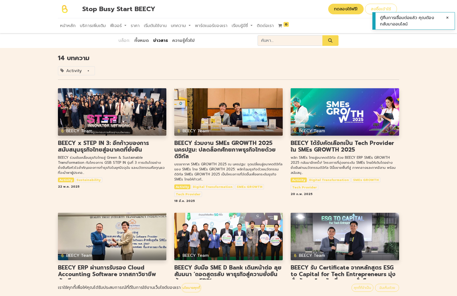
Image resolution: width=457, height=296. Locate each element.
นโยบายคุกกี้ (191, 287)
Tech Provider (188, 194)
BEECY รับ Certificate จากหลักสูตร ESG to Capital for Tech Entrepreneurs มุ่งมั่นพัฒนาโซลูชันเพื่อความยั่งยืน (343, 274)
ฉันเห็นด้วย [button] (387, 287)
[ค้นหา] (330, 40)
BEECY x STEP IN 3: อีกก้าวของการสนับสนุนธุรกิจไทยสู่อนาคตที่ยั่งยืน (103, 146)
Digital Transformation (212, 186)
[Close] (447, 17)
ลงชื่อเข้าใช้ (381, 9)
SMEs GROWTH (249, 186)
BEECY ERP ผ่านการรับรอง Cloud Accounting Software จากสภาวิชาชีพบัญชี (107, 274)
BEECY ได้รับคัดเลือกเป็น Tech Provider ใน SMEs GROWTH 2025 (342, 146)
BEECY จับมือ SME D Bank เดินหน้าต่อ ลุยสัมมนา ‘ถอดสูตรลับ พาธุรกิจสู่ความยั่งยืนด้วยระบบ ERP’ (227, 274)
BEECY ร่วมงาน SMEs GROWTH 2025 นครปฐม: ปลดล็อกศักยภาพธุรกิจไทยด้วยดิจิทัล (225, 150)
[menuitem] (68, 25)
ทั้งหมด (141, 40)
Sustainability (88, 180)
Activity (66, 180)
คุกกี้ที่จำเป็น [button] (362, 287)
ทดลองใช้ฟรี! (346, 9)
